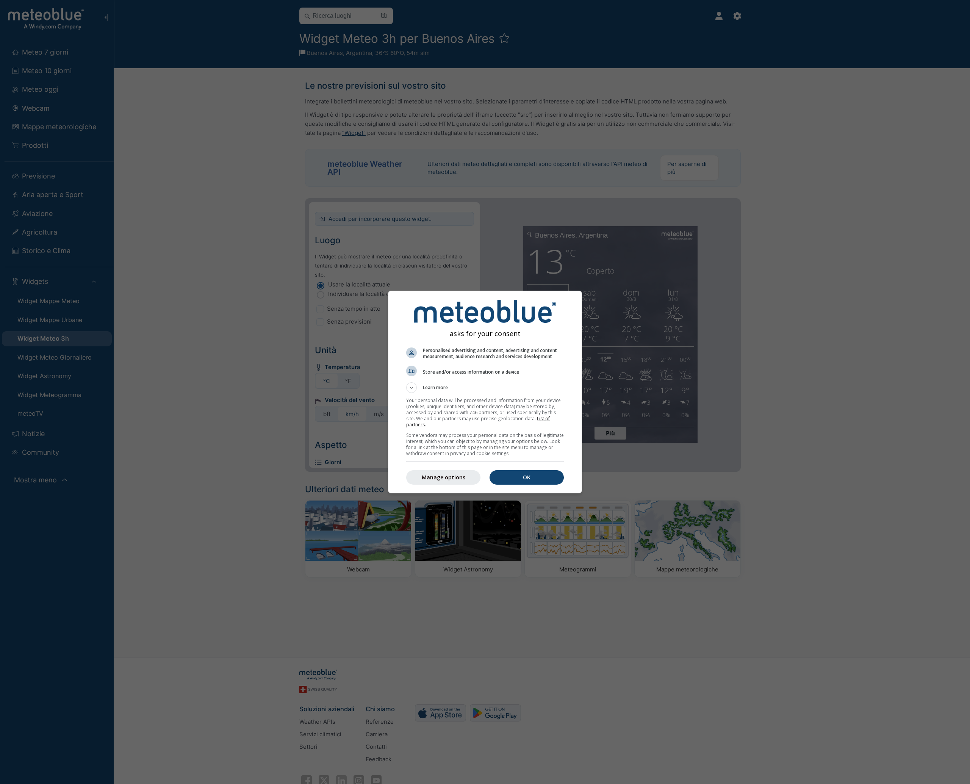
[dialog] (485, 392)
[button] (485, 387)
